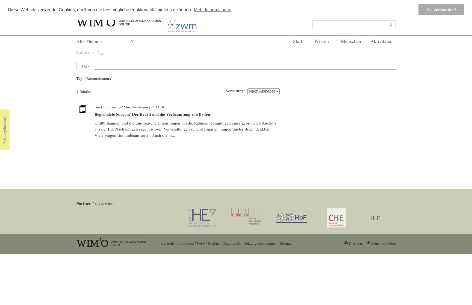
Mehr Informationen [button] (212, 9)
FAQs (201, 243)
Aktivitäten (381, 41)
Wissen (321, 41)
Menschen (351, 41)
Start (297, 41)
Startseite (83, 52)
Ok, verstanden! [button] (441, 10)
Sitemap (286, 243)
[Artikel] (83, 110)
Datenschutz (231, 243)
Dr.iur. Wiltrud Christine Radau (124, 106)
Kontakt (214, 243)
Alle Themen (89, 41)
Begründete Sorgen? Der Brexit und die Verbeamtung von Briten (152, 114)
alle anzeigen (104, 203)
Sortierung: (235, 90)
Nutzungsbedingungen (260, 243)
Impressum (185, 243)
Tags (100, 52)
